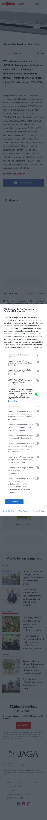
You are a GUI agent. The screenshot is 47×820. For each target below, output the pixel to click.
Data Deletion (8, 511)
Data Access (23, 511)
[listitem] (23, 356)
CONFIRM (14, 501)
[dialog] (23, 410)
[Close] (41, 309)
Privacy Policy (38, 511)
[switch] (37, 362)
